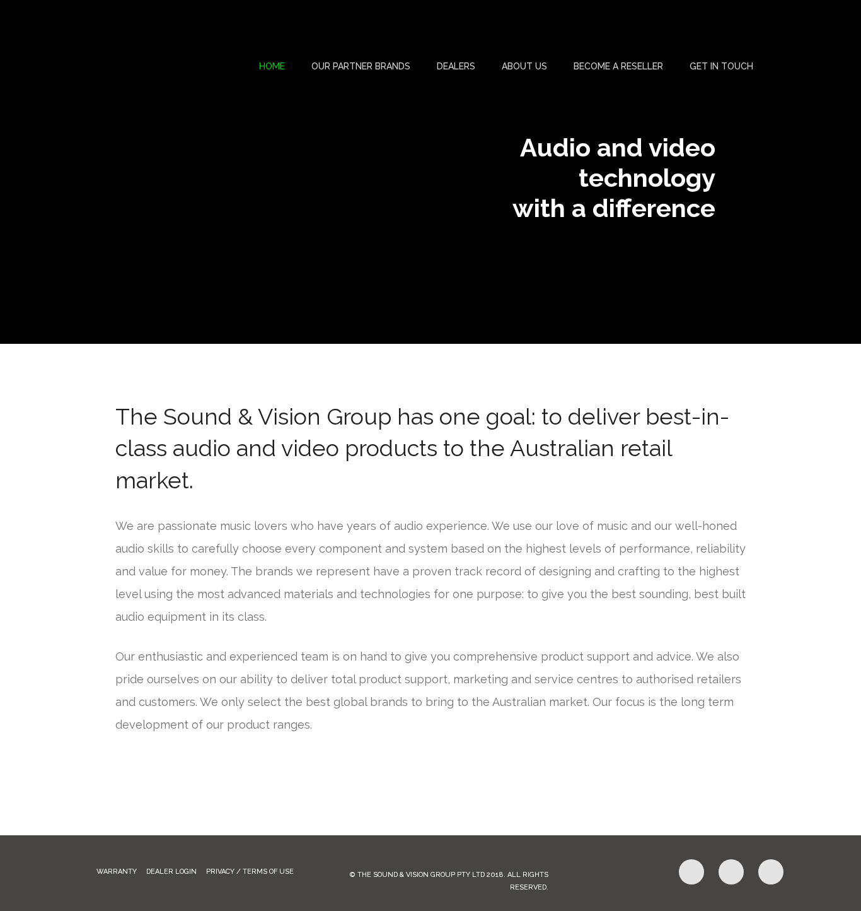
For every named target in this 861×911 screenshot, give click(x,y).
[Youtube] (770, 872)
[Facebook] (691, 872)
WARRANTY (116, 871)
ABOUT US (524, 66)
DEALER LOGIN (171, 871)
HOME (272, 66)
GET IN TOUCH (721, 66)
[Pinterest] (731, 872)
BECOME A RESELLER (618, 66)
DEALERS (456, 66)
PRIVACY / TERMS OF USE (250, 871)
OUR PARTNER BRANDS (360, 66)
